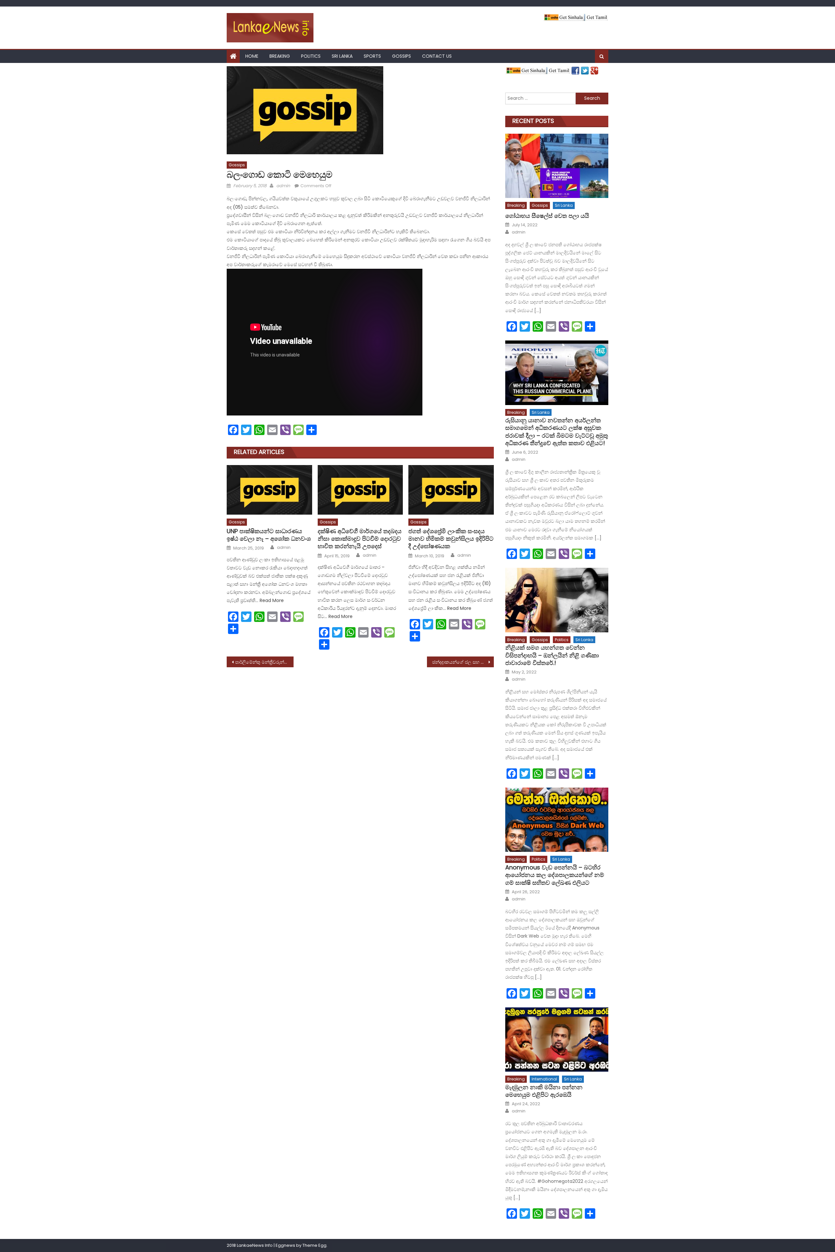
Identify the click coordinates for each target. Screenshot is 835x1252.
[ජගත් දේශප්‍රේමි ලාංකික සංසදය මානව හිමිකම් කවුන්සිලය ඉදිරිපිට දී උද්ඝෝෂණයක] (451, 490)
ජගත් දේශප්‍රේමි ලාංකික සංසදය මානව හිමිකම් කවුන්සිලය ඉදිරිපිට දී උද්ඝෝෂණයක (450, 538)
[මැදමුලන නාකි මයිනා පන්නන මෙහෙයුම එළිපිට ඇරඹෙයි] (556, 1039)
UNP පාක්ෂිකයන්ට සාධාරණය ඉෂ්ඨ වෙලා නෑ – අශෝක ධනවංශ (269, 535)
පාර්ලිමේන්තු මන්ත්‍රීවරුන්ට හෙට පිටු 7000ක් (264, 662)
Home (251, 56)
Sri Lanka (342, 56)
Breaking (279, 56)
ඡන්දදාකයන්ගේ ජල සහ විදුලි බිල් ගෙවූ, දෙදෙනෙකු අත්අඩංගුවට (463, 662)
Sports (372, 56)
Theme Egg (314, 1245)
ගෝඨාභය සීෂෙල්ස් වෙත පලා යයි (547, 215)
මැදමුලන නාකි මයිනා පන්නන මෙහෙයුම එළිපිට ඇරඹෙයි (544, 1091)
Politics (311, 56)
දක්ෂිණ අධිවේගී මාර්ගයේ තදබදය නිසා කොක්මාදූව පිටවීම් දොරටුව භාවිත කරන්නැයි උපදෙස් (360, 538)
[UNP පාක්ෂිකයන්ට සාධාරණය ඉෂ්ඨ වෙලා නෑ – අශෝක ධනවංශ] (269, 490)
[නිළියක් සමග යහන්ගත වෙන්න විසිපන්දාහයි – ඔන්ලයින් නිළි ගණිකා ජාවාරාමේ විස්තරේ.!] (556, 600)
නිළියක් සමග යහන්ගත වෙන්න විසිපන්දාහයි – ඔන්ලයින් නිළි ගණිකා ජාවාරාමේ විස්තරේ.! (552, 655)
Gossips (401, 56)
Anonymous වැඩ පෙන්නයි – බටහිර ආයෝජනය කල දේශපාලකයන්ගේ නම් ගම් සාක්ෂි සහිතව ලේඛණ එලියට (554, 875)
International (544, 1079)
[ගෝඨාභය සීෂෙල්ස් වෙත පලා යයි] (556, 166)
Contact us (437, 56)
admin (283, 186)
